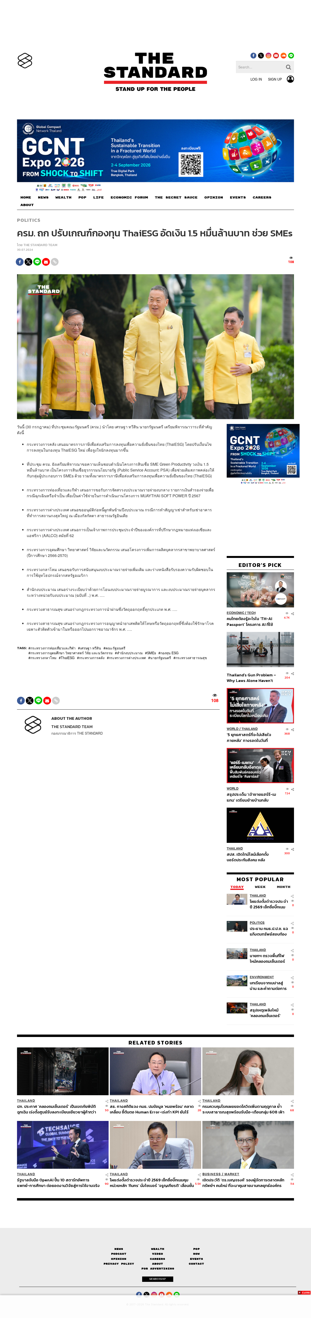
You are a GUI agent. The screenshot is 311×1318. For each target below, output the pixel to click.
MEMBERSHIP (157, 1279)
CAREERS (262, 197)
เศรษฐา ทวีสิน (90, 648)
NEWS (43, 197)
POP (82, 197)
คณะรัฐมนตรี (115, 648)
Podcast (118, 1253)
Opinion (118, 1259)
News (118, 1249)
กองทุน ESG (169, 652)
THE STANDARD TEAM (40, 245)
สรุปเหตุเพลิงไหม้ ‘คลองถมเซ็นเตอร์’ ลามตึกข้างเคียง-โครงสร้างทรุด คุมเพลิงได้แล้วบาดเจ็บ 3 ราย (268, 1012)
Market (232, 1174)
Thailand (250, 729)
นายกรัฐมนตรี (160, 657)
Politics (28, 220)
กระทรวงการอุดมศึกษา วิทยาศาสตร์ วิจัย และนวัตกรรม (71, 652)
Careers (157, 1259)
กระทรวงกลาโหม (43, 657)
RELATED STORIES (156, 1042)
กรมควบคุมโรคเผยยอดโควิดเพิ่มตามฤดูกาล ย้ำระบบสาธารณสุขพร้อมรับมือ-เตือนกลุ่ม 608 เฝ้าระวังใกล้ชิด (243, 1109)
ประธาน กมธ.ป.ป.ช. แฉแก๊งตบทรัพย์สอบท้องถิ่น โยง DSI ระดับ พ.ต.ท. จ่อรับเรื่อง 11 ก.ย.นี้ (269, 931)
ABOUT (27, 205)
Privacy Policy (119, 1263)
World (233, 729)
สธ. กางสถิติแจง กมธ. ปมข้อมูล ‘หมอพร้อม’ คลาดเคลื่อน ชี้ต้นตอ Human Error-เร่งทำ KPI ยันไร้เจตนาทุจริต (152, 1109)
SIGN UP (275, 79)
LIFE (98, 197)
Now (196, 1253)
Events (196, 1259)
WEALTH (63, 197)
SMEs (151, 652)
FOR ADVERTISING (157, 1268)
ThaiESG (68, 657)
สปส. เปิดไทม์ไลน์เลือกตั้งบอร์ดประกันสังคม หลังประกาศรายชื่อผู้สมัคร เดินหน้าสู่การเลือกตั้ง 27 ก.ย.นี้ (249, 856)
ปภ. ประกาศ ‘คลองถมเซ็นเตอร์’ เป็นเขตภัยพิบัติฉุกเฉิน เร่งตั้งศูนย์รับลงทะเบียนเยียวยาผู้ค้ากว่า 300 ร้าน (56, 1109)
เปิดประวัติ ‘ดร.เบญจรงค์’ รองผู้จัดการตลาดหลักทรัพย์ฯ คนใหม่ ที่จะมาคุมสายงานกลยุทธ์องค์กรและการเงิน (243, 1182)
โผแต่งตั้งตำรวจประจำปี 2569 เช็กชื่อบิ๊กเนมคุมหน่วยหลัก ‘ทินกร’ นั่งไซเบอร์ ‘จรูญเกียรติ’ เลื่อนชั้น (269, 903)
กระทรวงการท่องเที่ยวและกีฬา (53, 648)
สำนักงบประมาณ (130, 652)
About (157, 1263)
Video (157, 1253)
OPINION (213, 197)
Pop (196, 1249)
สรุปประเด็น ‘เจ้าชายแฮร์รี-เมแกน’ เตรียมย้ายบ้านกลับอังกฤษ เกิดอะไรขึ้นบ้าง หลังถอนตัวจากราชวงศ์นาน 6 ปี (251, 797)
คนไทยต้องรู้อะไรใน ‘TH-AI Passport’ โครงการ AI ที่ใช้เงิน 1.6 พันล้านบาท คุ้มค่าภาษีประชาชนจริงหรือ (251, 621)
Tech (251, 613)
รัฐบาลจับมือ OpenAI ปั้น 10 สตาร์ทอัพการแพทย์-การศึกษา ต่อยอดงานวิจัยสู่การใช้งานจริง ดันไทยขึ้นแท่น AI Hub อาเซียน (58, 1182)
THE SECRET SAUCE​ (176, 197)
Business (211, 1174)
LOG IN (256, 79)
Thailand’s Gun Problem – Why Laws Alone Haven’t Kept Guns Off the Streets (251, 677)
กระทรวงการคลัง (91, 657)
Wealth (157, 1249)
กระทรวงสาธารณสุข (191, 657)
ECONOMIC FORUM (129, 197)
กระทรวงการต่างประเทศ (127, 657)
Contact (196, 1263)
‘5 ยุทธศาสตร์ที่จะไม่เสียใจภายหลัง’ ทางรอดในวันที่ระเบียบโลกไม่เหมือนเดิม (249, 737)
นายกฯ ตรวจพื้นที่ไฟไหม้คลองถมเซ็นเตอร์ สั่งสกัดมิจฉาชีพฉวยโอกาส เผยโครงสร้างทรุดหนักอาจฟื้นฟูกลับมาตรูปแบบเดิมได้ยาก (268, 958)
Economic (235, 613)
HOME (25, 197)
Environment (262, 977)
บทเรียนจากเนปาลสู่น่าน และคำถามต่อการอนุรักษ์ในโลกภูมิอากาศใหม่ (268, 985)
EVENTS (238, 197)
